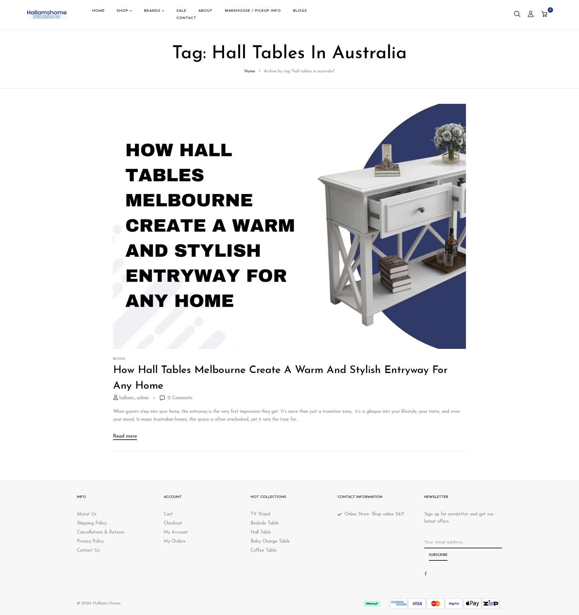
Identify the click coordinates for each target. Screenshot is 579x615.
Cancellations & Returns (100, 532)
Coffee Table (264, 550)
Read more (125, 436)
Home (249, 71)
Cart (168, 514)
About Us (86, 514)
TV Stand (260, 514)
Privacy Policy (90, 541)
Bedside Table (265, 523)
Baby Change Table (270, 541)
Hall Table (261, 532)
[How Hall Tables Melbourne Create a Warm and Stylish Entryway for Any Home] (289, 107)
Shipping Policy (91, 523)
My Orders (174, 541)
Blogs (119, 359)
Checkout (173, 523)
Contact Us (88, 550)
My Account (176, 532)
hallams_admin (134, 398)
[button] (545, 14)
